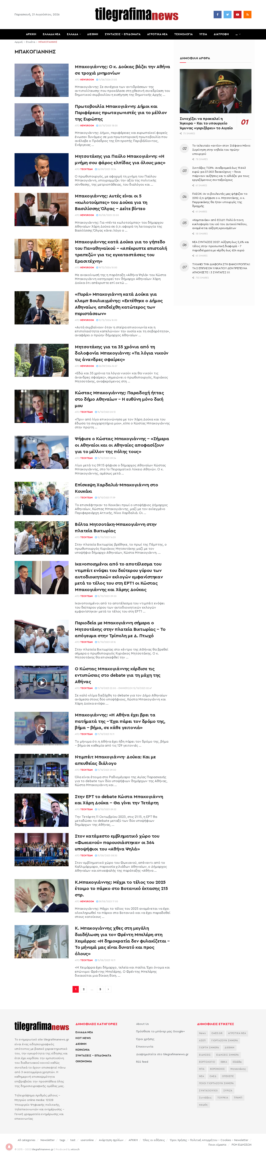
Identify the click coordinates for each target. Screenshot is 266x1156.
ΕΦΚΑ (224, 1062)
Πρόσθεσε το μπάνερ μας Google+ (160, 1031)
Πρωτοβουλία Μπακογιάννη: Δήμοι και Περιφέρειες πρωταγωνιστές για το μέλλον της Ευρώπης (121, 113)
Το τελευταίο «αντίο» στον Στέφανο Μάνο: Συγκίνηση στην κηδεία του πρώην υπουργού (221, 149)
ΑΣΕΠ (202, 1040)
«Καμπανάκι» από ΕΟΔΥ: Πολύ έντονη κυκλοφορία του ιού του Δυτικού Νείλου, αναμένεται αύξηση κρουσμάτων (219, 224)
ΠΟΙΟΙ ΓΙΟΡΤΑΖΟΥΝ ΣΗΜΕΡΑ (216, 1083)
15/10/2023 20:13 (106, 412)
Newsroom (87, 80)
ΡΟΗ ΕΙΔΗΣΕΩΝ (241, 1144)
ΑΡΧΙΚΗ (31, 34)
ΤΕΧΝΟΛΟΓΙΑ (183, 34)
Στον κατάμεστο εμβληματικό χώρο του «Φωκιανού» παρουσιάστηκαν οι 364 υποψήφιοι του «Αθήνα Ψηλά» (117, 842)
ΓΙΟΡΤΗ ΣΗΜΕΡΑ (209, 1047)
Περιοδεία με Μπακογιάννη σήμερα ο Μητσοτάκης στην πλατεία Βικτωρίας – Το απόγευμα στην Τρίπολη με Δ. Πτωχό (120, 629)
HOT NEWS (83, 1038)
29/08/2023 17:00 (108, 901)
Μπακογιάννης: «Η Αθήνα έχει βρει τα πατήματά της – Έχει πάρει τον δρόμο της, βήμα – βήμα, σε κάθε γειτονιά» (120, 721)
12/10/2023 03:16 (106, 642)
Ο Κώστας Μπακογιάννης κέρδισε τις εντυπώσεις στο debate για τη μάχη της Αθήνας (117, 675)
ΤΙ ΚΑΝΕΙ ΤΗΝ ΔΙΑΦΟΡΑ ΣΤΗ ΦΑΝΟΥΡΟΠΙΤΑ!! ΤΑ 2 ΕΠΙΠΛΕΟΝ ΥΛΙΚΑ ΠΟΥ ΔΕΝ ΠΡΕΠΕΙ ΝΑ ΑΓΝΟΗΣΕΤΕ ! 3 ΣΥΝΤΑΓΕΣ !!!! (221, 268)
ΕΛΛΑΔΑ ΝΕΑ (51, 34)
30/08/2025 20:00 (108, 215)
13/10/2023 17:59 (106, 498)
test (72, 1140)
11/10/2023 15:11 (105, 734)
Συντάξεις (205, 1098)
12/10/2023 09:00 (107, 596)
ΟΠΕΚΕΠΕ (228, 1076)
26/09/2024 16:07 (107, 366)
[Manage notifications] (9, 1147)
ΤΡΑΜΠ (238, 1098)
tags (62, 1140)
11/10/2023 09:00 (106, 770)
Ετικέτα (30, 42)
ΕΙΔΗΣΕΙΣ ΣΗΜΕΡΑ (227, 1055)
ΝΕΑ (201, 1076)
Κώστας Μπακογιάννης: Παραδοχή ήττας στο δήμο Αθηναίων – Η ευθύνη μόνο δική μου (119, 399)
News (202, 1033)
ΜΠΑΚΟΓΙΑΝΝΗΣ (47, 42)
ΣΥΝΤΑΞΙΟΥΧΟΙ (208, 1090)
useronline (87, 1140)
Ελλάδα (237, 1062)
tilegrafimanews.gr (42, 1149)
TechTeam (86, 169)
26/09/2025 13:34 (106, 169)
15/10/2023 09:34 (106, 458)
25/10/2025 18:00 (108, 125)
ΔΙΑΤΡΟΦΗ (221, 34)
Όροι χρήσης (145, 1039)
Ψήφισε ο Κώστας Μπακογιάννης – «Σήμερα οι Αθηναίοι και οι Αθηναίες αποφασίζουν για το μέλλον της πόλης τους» (122, 445)
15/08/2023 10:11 (106, 960)
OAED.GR (217, 1033)
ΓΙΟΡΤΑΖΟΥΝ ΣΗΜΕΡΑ (224, 1040)
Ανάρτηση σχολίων (111, 1140)
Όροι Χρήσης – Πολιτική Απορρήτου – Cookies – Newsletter (209, 1140)
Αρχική (19, 42)
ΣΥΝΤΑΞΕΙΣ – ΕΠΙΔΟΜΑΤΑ (122, 34)
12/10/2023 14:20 (106, 537)
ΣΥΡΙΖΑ (227, 1090)
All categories (26, 1140)
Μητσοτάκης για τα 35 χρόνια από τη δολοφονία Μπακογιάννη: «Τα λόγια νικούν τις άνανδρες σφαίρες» (121, 353)
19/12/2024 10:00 (107, 267)
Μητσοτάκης (238, 1069)
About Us (142, 1024)
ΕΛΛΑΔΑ (72, 34)
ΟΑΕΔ (213, 1076)
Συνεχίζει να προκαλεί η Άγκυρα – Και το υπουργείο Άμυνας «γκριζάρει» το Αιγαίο (206, 123)
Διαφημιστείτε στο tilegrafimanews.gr (162, 1054)
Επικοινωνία (144, 1046)
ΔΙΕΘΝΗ (92, 34)
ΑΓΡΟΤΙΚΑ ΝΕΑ (157, 34)
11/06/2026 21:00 (107, 80)
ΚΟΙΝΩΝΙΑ (82, 1049)
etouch (75, 1149)
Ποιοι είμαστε (217, 1144)
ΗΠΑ (201, 1069)
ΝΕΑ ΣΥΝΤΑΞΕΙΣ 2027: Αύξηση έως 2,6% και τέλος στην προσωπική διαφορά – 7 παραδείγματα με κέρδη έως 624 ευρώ (220, 246)
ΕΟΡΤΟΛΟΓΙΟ (207, 1062)
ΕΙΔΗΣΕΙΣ (205, 1055)
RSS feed (142, 1061)
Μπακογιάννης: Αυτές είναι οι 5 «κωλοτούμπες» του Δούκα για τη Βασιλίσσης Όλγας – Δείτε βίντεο (111, 202)
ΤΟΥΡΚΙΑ (222, 1098)
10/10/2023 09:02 (106, 809)
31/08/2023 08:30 (107, 855)
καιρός (203, 1105)
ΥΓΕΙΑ (203, 34)
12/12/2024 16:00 (107, 320)
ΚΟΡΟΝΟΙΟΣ (217, 1069)
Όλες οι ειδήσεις (154, 1140)
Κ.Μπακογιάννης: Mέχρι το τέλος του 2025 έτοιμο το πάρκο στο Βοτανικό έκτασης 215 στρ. (121, 888)
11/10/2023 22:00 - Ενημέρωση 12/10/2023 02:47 (124, 688)
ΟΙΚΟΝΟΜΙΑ (83, 1061)
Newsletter (48, 1140)
